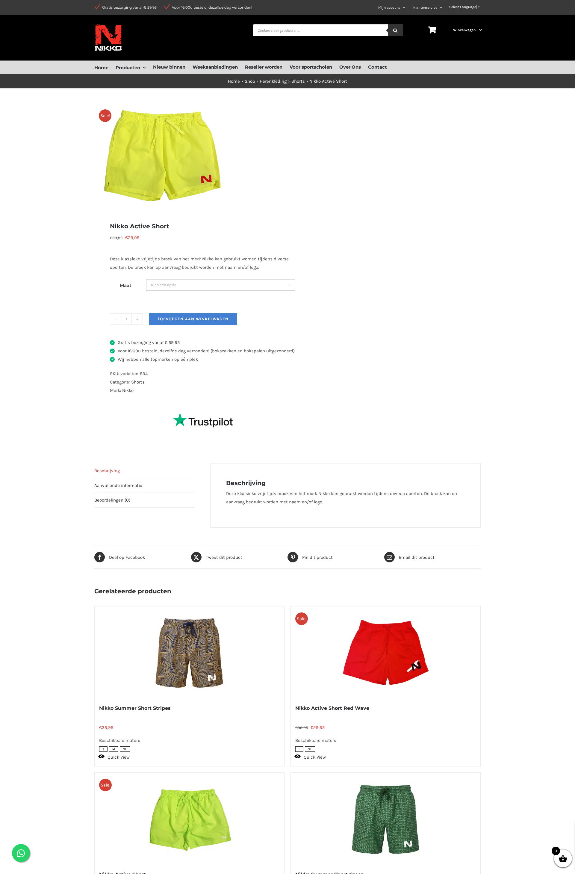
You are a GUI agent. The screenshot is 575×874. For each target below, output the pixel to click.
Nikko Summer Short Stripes (135, 708)
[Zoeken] (395, 30)
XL (125, 749)
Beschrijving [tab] (107, 470)
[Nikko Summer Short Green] (385, 819)
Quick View (119, 757)
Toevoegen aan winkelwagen (193, 318)
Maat (125, 285)
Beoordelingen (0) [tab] (112, 500)
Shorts (138, 382)
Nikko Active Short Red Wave (332, 708)
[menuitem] (105, 67)
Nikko (128, 390)
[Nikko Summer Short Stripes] (189, 652)
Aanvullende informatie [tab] (118, 485)
